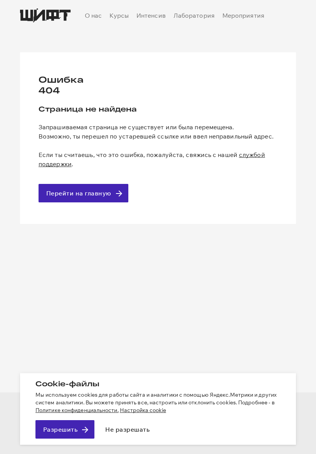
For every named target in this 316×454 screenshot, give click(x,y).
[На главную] (45, 15)
